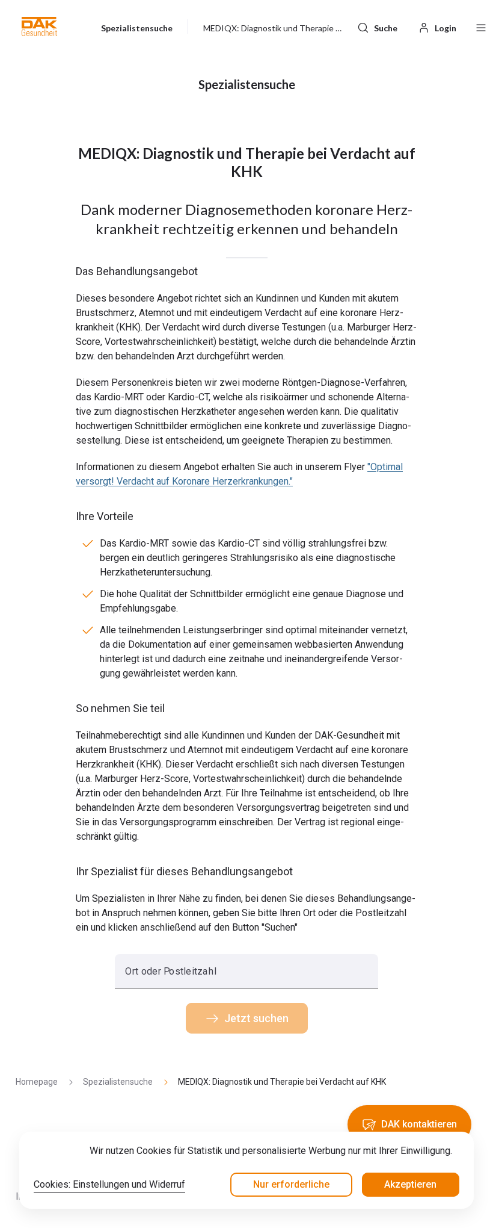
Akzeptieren (410, 1184)
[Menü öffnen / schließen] (481, 26)
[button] (39, 26)
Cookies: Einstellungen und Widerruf (109, 1184)
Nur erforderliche (291, 1184)
